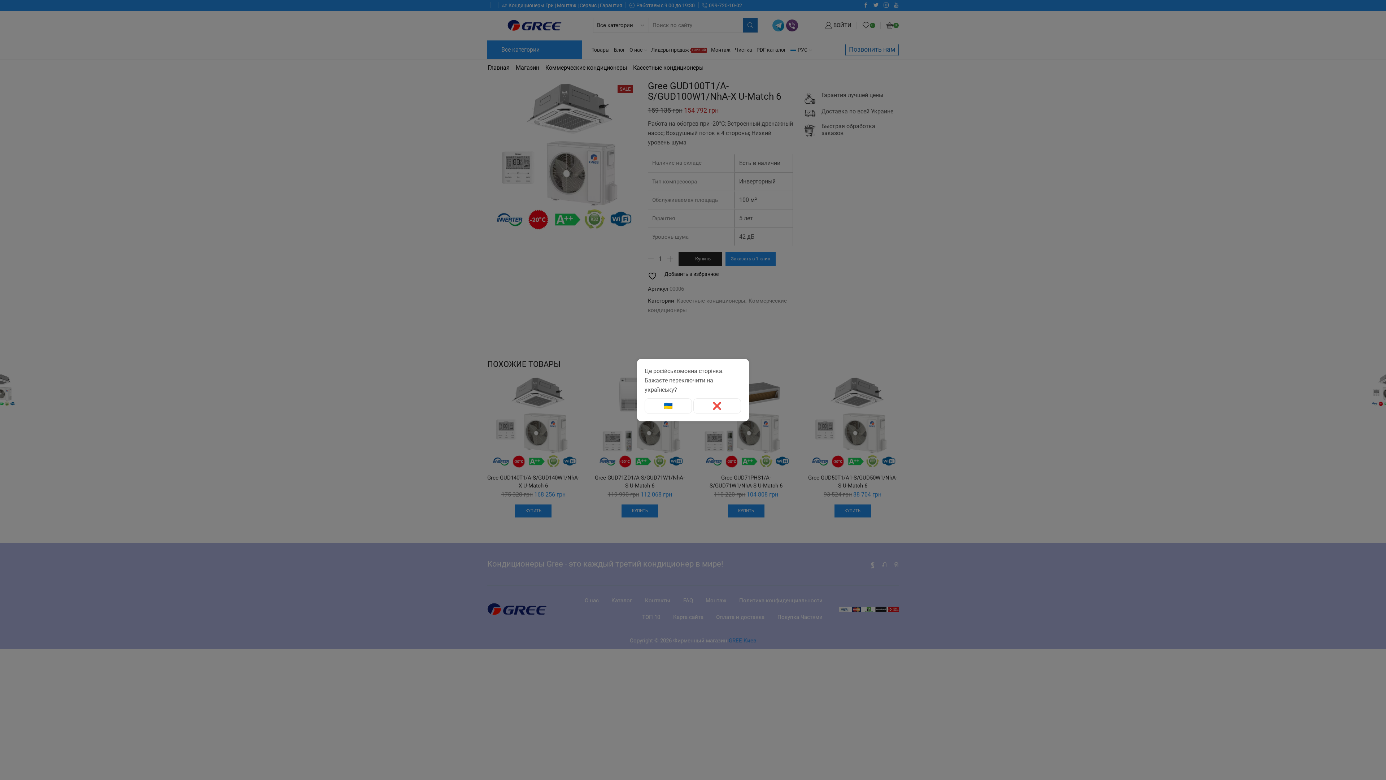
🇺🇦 (668, 406)
